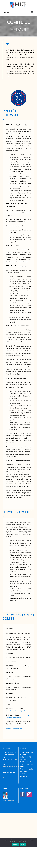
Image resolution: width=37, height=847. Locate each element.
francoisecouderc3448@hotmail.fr (17, 711)
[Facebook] (22, 794)
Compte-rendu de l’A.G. (14, 728)
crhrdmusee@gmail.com (11, 766)
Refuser (23, 844)
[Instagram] (29, 794)
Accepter (15, 844)
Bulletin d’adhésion (9, 800)
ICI (3, 777)
